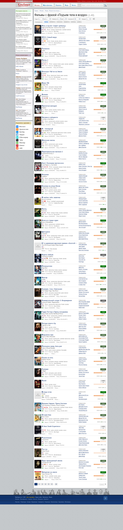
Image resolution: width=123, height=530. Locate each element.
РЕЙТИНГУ (51, 21)
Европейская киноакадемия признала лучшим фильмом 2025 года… (23, 16)
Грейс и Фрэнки (19, 66)
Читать (74, 5)
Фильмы (37, 5)
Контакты (100, 1)
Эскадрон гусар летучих (21, 84)
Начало (17, 73)
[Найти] (105, 5)
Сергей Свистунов (20, 96)
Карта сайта (94, 1)
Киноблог (46, 499)
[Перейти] (105, 484)
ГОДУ (46, 21)
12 (56, 484)
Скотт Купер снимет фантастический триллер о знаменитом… (23, 42)
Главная (79, 1)
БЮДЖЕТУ (66, 21)
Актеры (29, 502)
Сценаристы (41, 502)
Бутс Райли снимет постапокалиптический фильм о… (24, 48)
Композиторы (54, 502)
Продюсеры (34, 502)
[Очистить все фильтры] (94, 19)
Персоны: (17, 502)
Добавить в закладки (86, 1)
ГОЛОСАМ (59, 21)
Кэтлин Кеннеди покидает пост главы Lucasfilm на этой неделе (23, 29)
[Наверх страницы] (105, 498)
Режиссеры (23, 502)
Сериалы (58, 5)
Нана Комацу (19, 107)
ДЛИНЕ (79, 21)
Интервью (40, 499)
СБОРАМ (73, 21)
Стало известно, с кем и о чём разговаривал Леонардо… (24, 35)
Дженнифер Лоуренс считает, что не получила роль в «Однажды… (24, 22)
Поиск (104, 1)
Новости (35, 499)
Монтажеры (68, 502)
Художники (61, 502)
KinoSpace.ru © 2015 (20, 497)
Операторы (47, 502)
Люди (66, 5)
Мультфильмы (47, 5)
